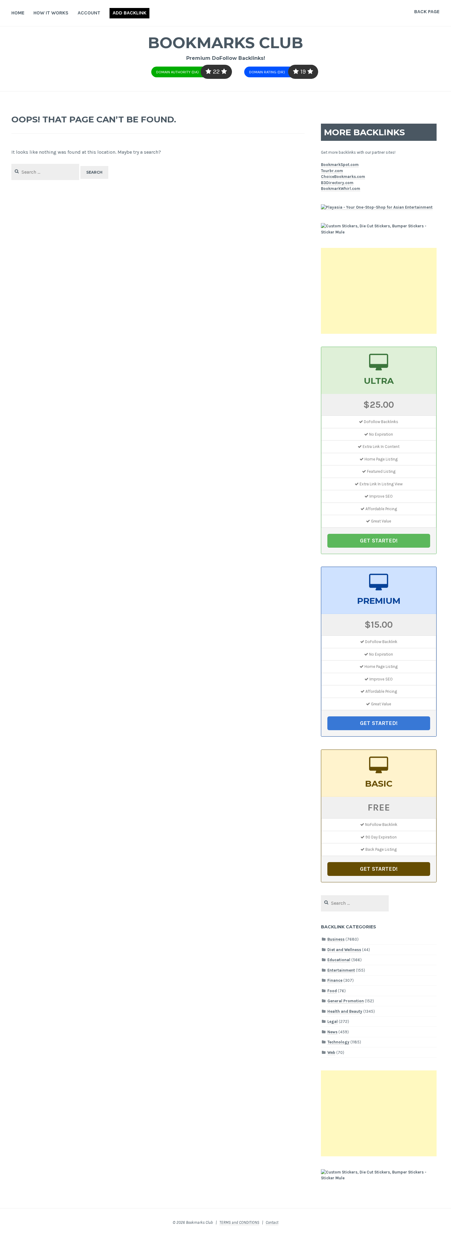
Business (336, 939)
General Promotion (345, 1001)
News (332, 1032)
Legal (332, 1021)
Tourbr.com (332, 170)
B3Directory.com (337, 182)
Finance (334, 980)
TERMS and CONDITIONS (239, 1222)
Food (332, 990)
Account (89, 13)
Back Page (427, 11)
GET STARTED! (379, 540)
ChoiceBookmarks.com (343, 176)
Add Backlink (129, 13)
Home (18, 13)
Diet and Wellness (344, 949)
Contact (272, 1222)
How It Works (50, 13)
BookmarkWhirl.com (340, 188)
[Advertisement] (379, 291)
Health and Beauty (344, 1011)
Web (331, 1052)
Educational (338, 960)
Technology (338, 1042)
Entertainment (341, 970)
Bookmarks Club (225, 42)
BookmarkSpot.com (340, 164)
